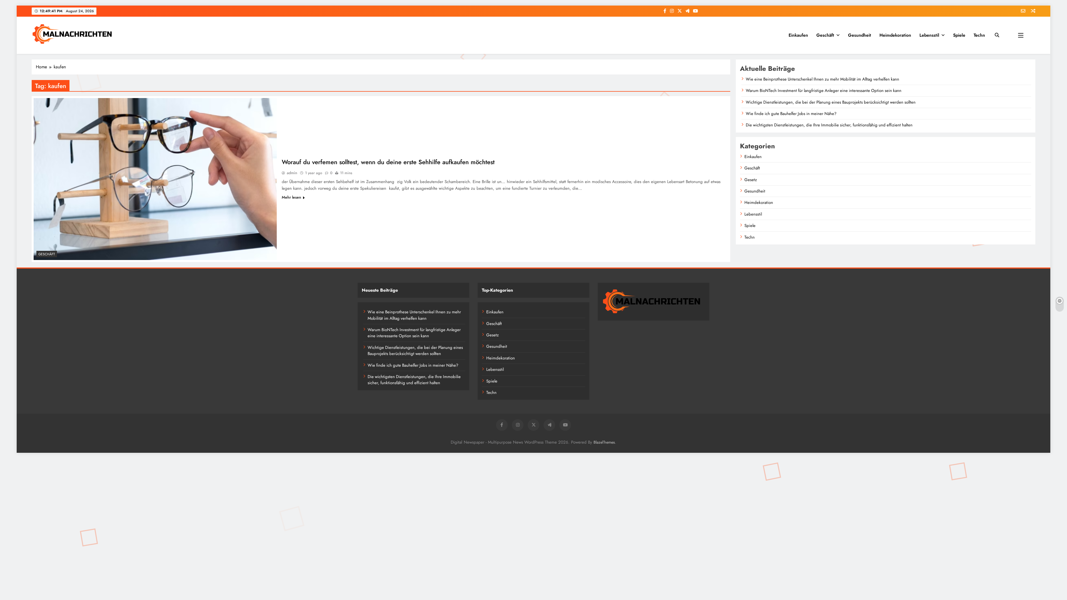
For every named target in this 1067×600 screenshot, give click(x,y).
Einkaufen (798, 35)
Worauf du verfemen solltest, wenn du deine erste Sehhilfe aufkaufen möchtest (388, 162)
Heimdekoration (895, 35)
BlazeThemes (604, 442)
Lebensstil (929, 35)
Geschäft (825, 35)
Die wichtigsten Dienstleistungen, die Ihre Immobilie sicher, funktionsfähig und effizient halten (829, 125)
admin (292, 173)
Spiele (959, 35)
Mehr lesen (291, 197)
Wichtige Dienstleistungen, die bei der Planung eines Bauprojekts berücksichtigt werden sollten (831, 102)
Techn (979, 35)
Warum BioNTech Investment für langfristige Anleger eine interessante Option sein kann (823, 91)
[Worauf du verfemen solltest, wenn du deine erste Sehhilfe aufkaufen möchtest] (155, 179)
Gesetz (750, 180)
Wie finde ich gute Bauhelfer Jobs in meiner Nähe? (791, 114)
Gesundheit (859, 35)
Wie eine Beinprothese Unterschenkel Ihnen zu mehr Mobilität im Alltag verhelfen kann (822, 79)
